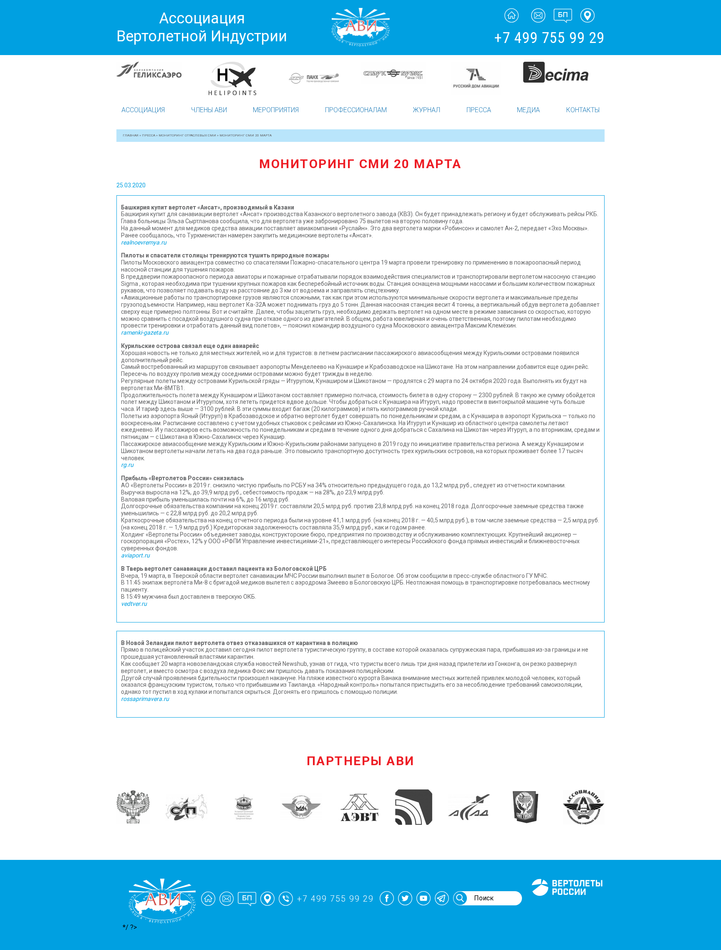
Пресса (478, 110)
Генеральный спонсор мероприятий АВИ (566, 906)
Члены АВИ (209, 110)
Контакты (583, 110)
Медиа (528, 110)
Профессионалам (356, 110)
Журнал (426, 110)
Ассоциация (143, 110)
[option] (157, 72)
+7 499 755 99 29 (549, 38)
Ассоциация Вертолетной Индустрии (201, 27)
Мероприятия (276, 110)
